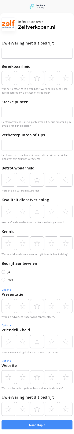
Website (9, 365)
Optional (6, 289)
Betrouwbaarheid (18, 168)
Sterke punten (15, 101)
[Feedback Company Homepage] (37, 6)
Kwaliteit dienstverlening (25, 199)
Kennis (8, 231)
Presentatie (12, 294)
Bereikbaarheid (16, 66)
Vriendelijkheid (16, 329)
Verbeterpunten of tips (23, 135)
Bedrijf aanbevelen (19, 263)
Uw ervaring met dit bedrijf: (28, 43)
